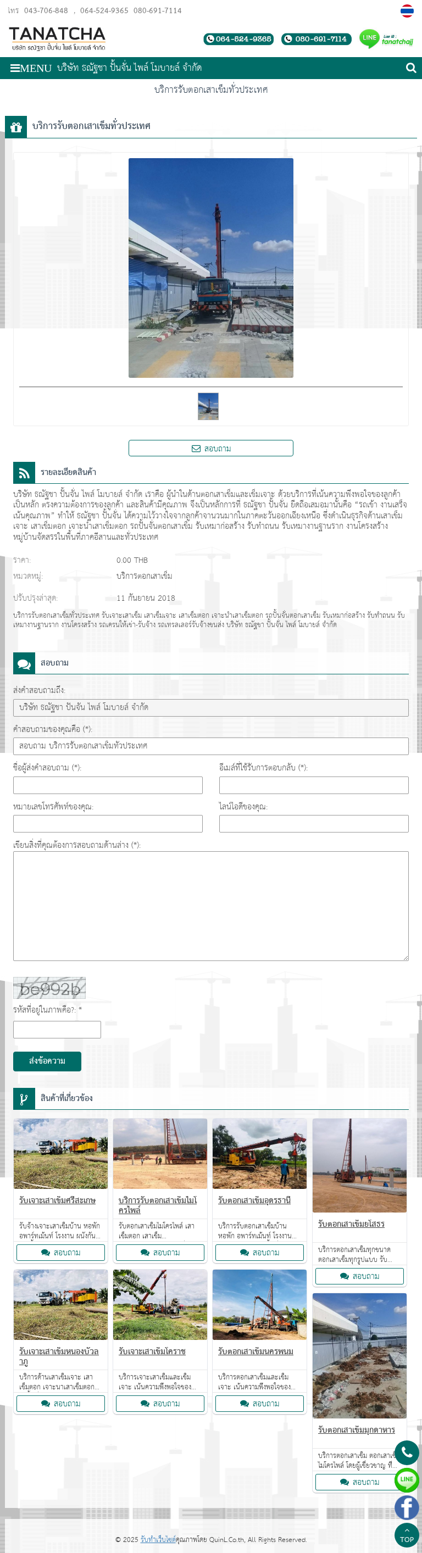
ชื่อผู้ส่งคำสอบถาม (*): (47, 768)
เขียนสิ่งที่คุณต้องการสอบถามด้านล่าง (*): (77, 845)
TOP (407, 1540)
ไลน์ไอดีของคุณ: (243, 807)
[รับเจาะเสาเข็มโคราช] (160, 1307)
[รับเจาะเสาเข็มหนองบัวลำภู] (61, 1307)
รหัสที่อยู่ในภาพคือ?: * (47, 1010)
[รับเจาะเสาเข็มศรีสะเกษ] (61, 1156)
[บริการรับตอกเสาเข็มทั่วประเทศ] (409, 11)
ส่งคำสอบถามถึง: (39, 690)
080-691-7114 (156, 11)
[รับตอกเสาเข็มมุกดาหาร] (360, 1358)
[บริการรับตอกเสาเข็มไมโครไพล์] (160, 1156)
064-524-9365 (104, 11)
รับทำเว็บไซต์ (158, 1540)
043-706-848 (46, 11)
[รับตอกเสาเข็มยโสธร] (360, 1168)
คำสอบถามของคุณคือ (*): (52, 729)
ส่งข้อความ (47, 1061)
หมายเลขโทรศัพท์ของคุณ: (53, 807)
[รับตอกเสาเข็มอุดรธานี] (260, 1156)
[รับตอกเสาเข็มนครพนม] (260, 1307)
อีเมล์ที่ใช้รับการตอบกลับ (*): (263, 768)
